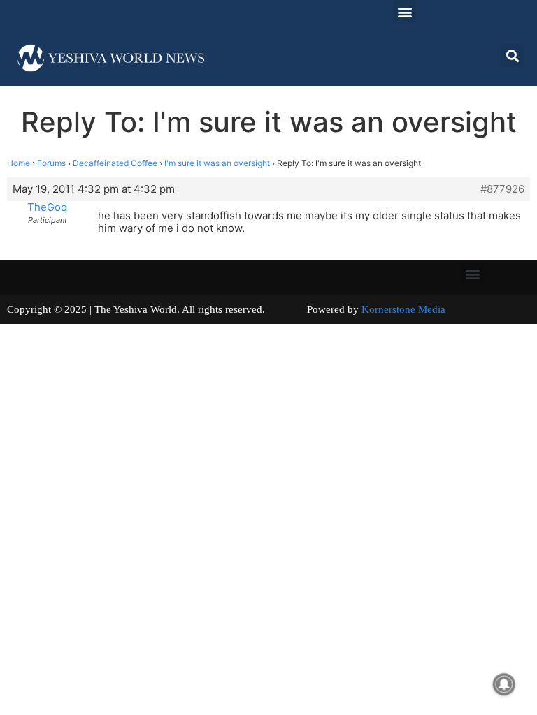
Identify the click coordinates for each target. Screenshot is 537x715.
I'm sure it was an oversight (217, 163)
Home (18, 163)
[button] (404, 11)
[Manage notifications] (504, 684)
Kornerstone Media (403, 309)
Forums (51, 163)
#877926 (502, 189)
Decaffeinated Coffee (115, 163)
